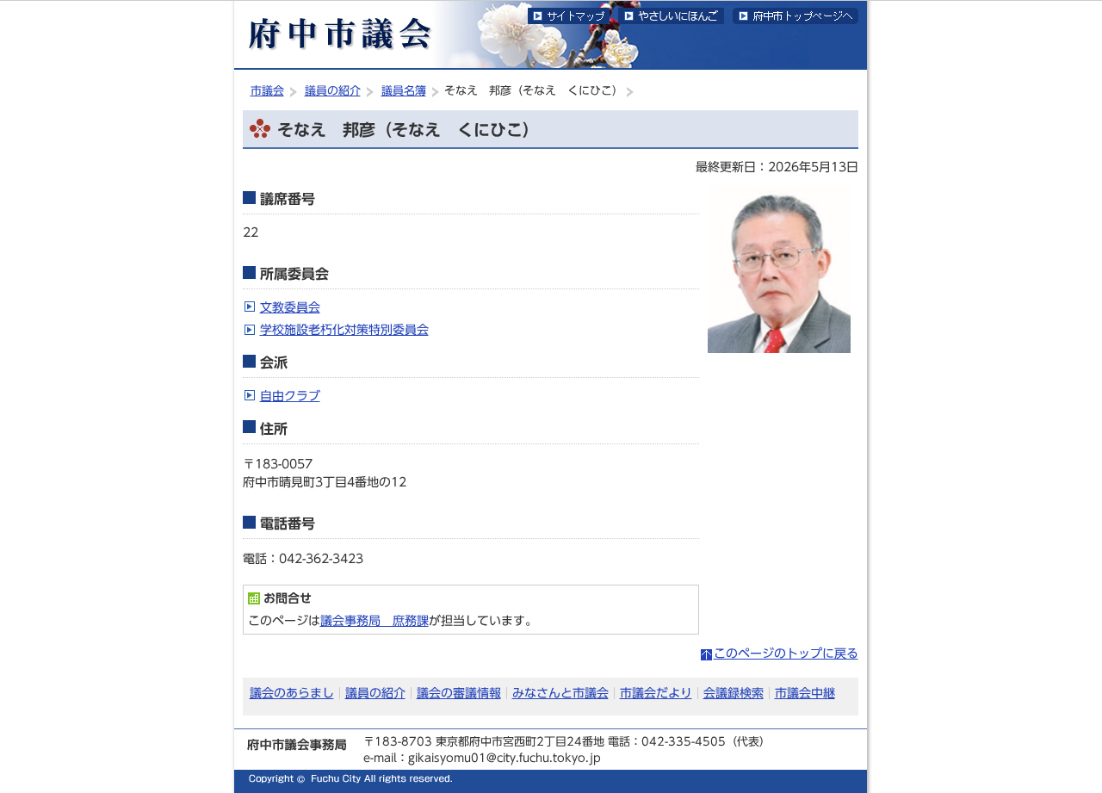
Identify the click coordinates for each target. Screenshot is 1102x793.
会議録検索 (733, 692)
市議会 (267, 90)
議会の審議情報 (459, 692)
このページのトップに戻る (786, 653)
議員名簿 (403, 90)
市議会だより (656, 692)
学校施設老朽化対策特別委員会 (344, 329)
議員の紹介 (333, 90)
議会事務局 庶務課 (374, 620)
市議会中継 (805, 692)
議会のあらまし (292, 692)
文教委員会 (290, 306)
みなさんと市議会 (560, 692)
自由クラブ (290, 395)
